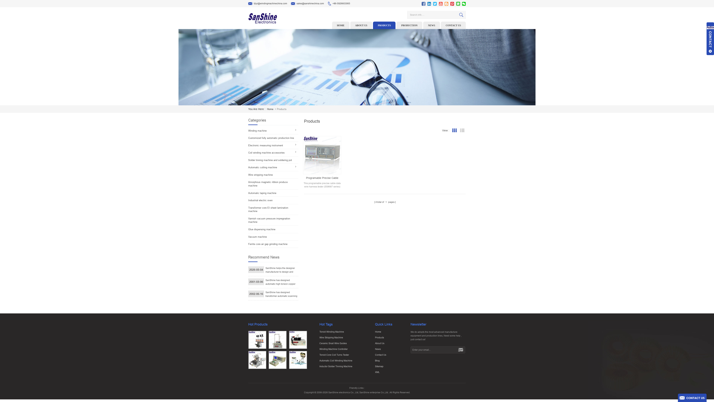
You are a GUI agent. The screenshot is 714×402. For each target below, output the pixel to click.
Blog (377, 360)
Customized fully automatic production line (271, 138)
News (431, 25)
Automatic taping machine (262, 193)
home (270, 109)
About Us (379, 343)
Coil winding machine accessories (266, 152)
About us (361, 25)
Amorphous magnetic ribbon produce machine (268, 184)
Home (341, 25)
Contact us (453, 25)
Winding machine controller (333, 349)
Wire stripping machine (260, 174)
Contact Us (380, 355)
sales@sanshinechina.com (310, 3)
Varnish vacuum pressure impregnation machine (269, 220)
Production (409, 25)
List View (462, 130)
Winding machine (257, 130)
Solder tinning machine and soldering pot (270, 160)
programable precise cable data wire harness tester (322, 178)
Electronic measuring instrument (265, 145)
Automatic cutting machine (262, 167)
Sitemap (379, 366)
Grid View (454, 130)
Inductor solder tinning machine (335, 366)
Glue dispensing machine (261, 229)
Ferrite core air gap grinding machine (267, 244)
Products (384, 25)
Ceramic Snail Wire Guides (333, 343)
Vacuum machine (257, 236)
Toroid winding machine (331, 332)
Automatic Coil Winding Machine (335, 360)
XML (377, 372)
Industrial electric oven (260, 200)
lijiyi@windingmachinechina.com (270, 3)
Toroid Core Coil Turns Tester (334, 355)
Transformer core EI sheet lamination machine (268, 209)
